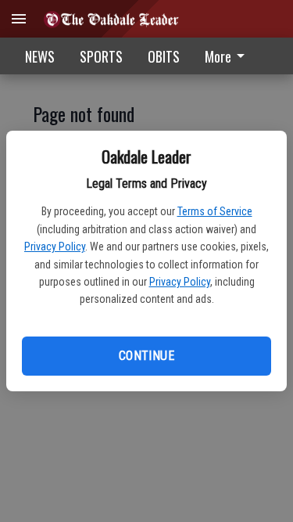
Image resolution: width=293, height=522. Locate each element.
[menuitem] (229, 56)
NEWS (40, 56)
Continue (146, 355)
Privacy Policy (54, 246)
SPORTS (101, 56)
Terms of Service (214, 211)
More (218, 56)
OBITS (164, 56)
